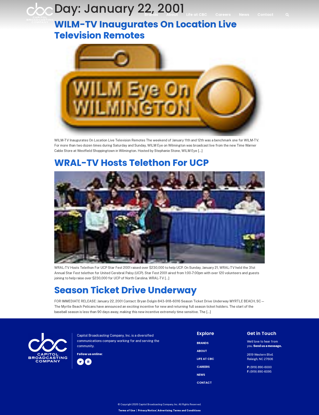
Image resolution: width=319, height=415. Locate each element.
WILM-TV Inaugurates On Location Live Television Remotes (145, 30)
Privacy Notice (147, 410)
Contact (265, 14)
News (244, 14)
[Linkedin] (88, 361)
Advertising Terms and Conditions (179, 410)
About (172, 14)
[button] (287, 15)
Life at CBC (196, 14)
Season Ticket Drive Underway (125, 290)
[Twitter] (80, 361)
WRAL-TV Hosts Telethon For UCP (131, 162)
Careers (223, 14)
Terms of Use (126, 410)
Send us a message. (267, 346)
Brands (151, 14)
